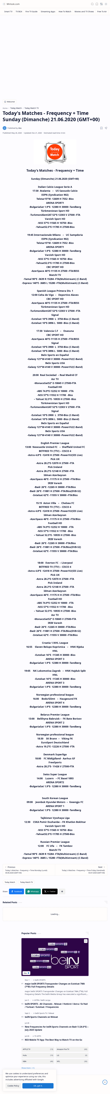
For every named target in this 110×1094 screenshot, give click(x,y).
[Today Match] (10, 882)
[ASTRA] (37, 1000)
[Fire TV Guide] (31, 11)
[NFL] (72, 1061)
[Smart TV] (8, 11)
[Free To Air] (102, 11)
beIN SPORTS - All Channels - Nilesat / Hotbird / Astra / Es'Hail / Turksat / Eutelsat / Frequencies (56, 1005)
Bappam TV (102, 1088)
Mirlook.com (13, 4)
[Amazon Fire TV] (72, 1049)
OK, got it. (38, 1085)
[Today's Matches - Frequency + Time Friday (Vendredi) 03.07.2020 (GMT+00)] (81, 870)
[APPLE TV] (37, 1049)
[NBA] (37, 1061)
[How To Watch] (65, 11)
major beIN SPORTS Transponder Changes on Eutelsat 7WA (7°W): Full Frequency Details (55, 985)
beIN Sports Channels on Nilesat (41, 1017)
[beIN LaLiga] (45, 1000)
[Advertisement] (55, 36)
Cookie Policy (13, 1085)
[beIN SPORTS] (40, 980)
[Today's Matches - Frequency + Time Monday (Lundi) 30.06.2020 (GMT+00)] (29, 870)
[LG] (72, 1055)
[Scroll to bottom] (104, 1082)
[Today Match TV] (26, 882)
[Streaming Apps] (48, 11)
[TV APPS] (37, 1036)
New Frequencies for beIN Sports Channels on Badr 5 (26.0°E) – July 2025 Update (57, 1028)
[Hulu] (37, 1055)
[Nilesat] (51, 1013)
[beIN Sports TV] (41, 1013)
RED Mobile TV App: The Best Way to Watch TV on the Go (53, 1039)
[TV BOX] (19, 11)
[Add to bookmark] (85, 941)
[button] (4, 4)
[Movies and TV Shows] (84, 11)
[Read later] (101, 128)
